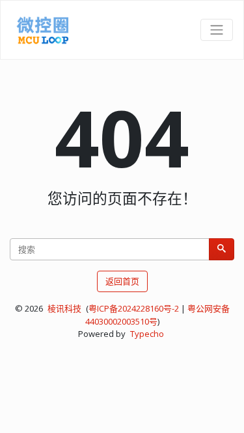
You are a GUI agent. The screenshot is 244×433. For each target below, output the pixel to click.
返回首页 (122, 281)
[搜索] (221, 249)
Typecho (147, 334)
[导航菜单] (216, 30)
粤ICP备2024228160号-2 (133, 308)
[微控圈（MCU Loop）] (43, 30)
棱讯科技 (64, 308)
